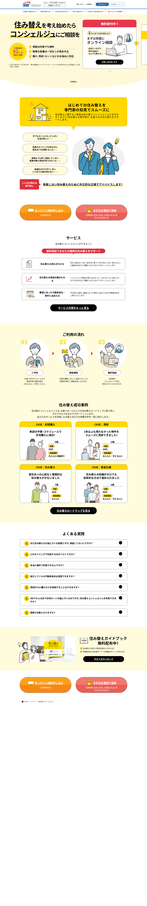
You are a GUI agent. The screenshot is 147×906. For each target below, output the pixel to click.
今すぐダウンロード (103, 659)
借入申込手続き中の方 (61, 11)
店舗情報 (89, 4)
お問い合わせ (80, 4)
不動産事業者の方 (102, 4)
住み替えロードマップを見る (73, 510)
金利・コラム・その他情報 (115, 11)
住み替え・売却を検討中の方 (95, 11)
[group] (109, 46)
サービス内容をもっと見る (73, 308)
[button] (108, 71)
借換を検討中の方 (46, 11)
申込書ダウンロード (117, 4)
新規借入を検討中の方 (29, 11)
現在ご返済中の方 (78, 11)
